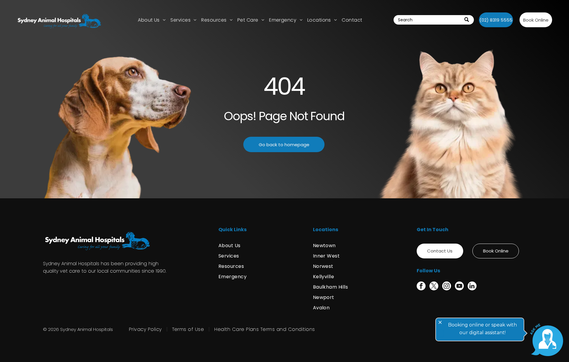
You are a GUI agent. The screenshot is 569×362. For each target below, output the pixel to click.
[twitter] (433, 286)
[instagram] (446, 286)
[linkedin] (472, 286)
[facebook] (421, 286)
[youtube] (459, 286)
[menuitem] (151, 20)
